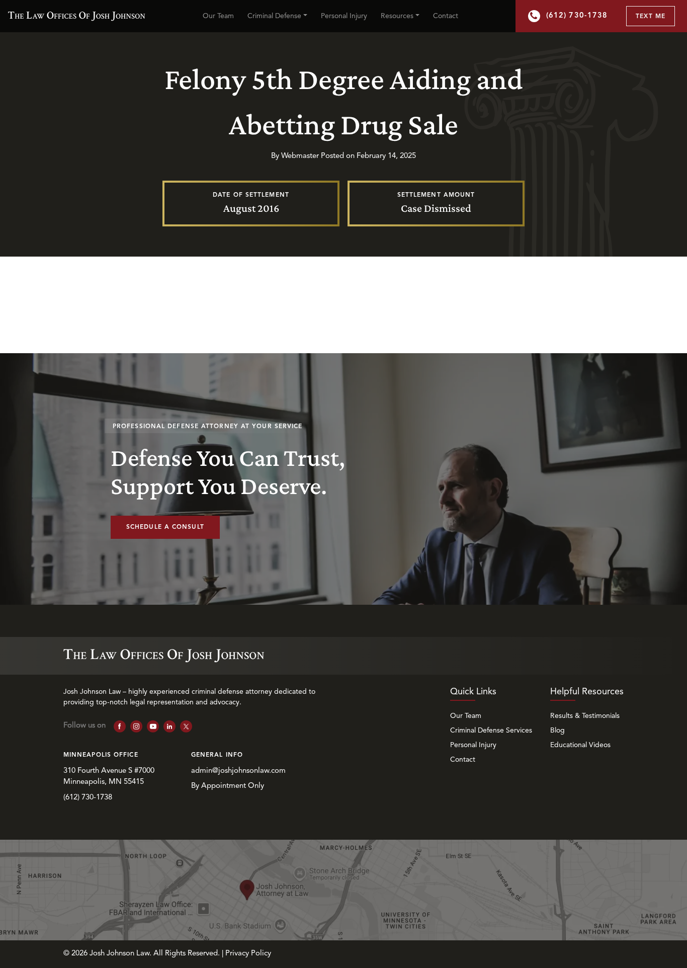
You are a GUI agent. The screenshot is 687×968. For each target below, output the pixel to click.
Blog (557, 730)
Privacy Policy (248, 953)
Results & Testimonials (585, 715)
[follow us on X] (186, 726)
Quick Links (473, 691)
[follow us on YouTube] (153, 726)
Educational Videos (580, 745)
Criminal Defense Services (491, 730)
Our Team (218, 16)
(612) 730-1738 (577, 16)
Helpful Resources (587, 691)
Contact (445, 16)
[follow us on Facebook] (120, 726)
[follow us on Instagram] (136, 726)
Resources (397, 16)
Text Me (650, 17)
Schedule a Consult (165, 527)
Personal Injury (344, 16)
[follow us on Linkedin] (169, 726)
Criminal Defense (274, 16)
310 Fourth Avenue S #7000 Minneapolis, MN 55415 (109, 776)
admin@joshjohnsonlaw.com (238, 771)
